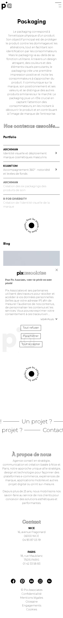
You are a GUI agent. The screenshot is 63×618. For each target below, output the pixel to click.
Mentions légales (31, 597)
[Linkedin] (31, 581)
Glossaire (32, 601)
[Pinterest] (22, 582)
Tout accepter (31, 344)
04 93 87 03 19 (31, 539)
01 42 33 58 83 (31, 563)
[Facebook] (13, 581)
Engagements (31, 605)
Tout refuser (57, 269)
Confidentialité (31, 593)
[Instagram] (40, 581)
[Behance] (49, 582)
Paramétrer (31, 336)
